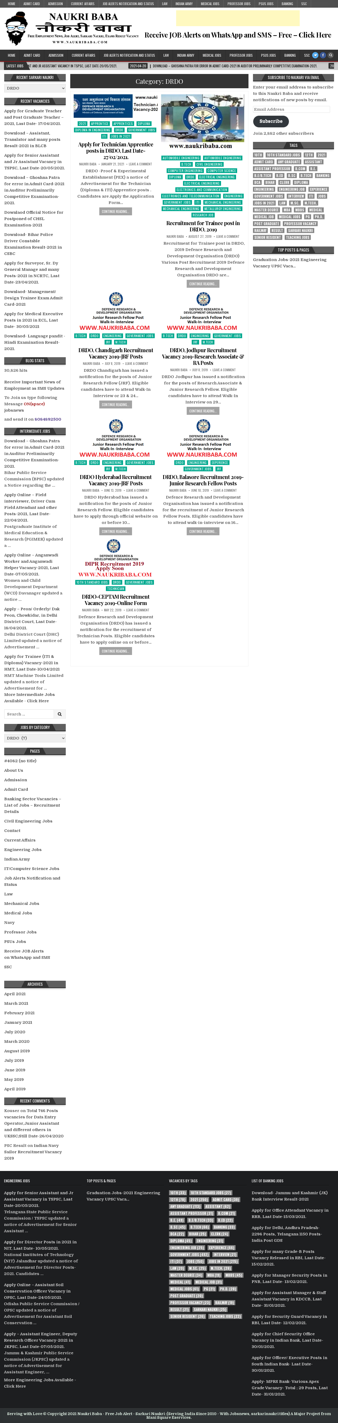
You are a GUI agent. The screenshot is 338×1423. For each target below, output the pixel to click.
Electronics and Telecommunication (190, 196)
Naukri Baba (87, 164)
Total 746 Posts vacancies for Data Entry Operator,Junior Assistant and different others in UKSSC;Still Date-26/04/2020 (34, 1123)
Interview (296, 196)
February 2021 (19, 1013)
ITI (104, 136)
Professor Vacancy (300, 223)
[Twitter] (315, 55)
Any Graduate (289, 161)
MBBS (299, 209)
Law (164, 3)
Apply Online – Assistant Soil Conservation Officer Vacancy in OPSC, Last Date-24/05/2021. (37, 1291)
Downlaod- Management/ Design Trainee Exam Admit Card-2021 (33, 298)
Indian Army (184, 3)
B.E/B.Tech (262, 175)
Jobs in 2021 (120, 136)
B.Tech (186, 164)
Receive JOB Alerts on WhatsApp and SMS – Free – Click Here (237, 34)
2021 (82, 123)
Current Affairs (83, 3)
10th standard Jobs (92, 582)
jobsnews (14, 410)
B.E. (313, 168)
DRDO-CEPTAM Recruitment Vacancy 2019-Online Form (115, 599)
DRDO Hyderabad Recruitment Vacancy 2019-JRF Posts (116, 480)
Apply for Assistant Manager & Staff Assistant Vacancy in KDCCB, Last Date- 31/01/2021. (289, 1299)
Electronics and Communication (202, 189)
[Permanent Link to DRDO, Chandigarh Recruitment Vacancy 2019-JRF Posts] (116, 311)
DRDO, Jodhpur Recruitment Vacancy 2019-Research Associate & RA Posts (203, 356)
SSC (304, 3)
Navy (9, 922)
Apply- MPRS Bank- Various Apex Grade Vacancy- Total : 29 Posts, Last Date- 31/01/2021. (290, 1388)
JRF (108, 342)
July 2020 (14, 1032)
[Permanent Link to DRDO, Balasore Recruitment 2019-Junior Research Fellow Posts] (203, 438)
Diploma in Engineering (92, 130)
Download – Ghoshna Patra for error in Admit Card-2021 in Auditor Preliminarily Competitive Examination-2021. (34, 190)
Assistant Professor (272, 168)
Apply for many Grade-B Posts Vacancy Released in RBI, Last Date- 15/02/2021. (289, 1258)
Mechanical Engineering (223, 202)
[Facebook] (323, 55)
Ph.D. (319, 216)
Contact (12, 830)
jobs (322, 196)
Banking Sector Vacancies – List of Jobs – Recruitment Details (32, 805)
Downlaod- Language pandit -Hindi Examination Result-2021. (34, 342)
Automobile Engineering (181, 158)
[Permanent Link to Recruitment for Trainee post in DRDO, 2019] (203, 123)
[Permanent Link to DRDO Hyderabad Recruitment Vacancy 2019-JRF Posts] (116, 438)
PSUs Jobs (266, 3)
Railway (260, 230)
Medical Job (264, 216)
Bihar (270, 182)
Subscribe (271, 121)
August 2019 (17, 1051)
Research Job (203, 215)
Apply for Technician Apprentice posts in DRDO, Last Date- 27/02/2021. (115, 150)
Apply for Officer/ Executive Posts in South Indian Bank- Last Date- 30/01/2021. (289, 1364)
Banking (287, 3)
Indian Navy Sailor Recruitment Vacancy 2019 (33, 1152)
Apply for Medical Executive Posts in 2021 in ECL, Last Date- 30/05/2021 (33, 320)
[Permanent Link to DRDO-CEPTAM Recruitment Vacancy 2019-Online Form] (116, 557)
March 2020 (17, 1041)
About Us (13, 770)
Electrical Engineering (217, 177)
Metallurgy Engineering (222, 208)
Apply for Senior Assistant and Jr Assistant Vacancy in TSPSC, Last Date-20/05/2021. (34, 161)
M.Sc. (294, 203)
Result (277, 230)
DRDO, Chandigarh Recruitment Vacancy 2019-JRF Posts (115, 353)
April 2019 (15, 1089)
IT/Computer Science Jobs (31, 868)
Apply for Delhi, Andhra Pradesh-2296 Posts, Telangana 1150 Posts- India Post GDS (287, 1234)
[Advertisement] (238, 18)
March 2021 (16, 1003)
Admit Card (32, 3)
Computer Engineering (185, 170)
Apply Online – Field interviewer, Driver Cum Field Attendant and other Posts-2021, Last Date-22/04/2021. (30, 507)
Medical (315, 209)
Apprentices (123, 123)
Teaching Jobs (297, 237)
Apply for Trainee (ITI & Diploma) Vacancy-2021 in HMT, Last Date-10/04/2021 (32, 663)
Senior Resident (267, 237)
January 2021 (18, 1022)
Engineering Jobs (23, 849)
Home (11, 3)
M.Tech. (310, 203)
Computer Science (222, 170)
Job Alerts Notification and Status (128, 3)
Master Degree (266, 209)
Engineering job (292, 189)
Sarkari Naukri (300, 230)
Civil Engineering (209, 164)
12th (309, 154)
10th (258, 154)
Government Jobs (141, 130)
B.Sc (291, 175)
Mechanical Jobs (21, 903)
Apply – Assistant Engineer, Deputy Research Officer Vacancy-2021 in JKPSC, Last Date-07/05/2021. (40, 1340)
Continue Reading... (115, 211)
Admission (55, 3)
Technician (115, 588)
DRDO (119, 130)
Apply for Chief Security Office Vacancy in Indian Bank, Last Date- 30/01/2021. (287, 1340)
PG (308, 216)
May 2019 (14, 1079)
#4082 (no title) (20, 761)
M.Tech (120, 342)
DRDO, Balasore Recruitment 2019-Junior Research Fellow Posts (203, 480)
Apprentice (100, 123)
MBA (287, 209)
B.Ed (279, 175)
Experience (220, 462)
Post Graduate (266, 223)
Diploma (144, 123)
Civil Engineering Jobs (28, 821)
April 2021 (15, 994)
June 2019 (14, 1070)
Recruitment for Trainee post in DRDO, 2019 (203, 226)
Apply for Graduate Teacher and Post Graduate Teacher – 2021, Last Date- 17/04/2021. (34, 117)
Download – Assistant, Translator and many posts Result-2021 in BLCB (32, 139)
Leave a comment (140, 164)
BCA (257, 182)
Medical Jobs (210, 3)
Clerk (284, 182)
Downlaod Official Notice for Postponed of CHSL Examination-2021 (33, 218)
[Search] (330, 55)
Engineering (233, 196)
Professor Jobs (239, 3)
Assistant (313, 161)
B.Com (300, 168)
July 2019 (14, 1060)
